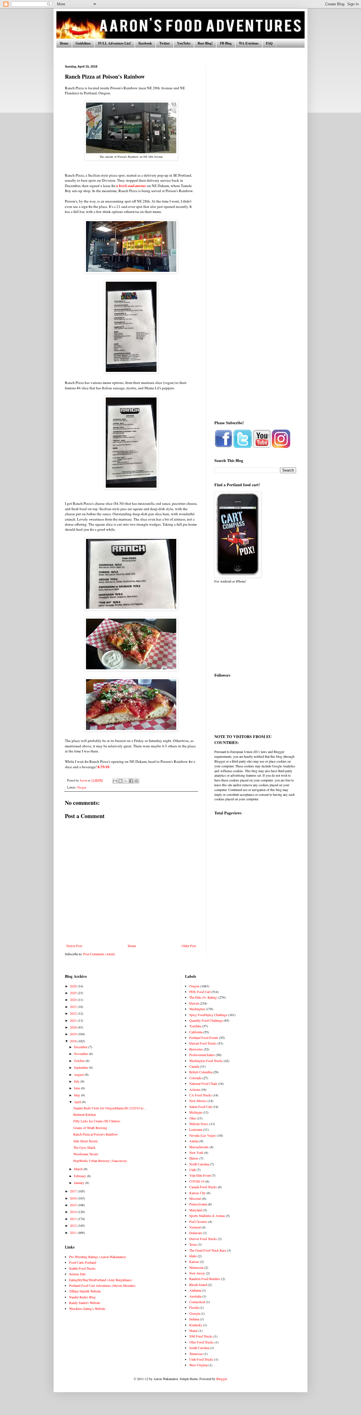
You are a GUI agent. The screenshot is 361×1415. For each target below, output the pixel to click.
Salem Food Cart (200, 1106)
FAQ (269, 43)
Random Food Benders (204, 1278)
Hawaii (194, 1003)
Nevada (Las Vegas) (202, 1135)
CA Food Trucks (200, 1095)
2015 (74, 1205)
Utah (192, 1169)
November (81, 1053)
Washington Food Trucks (206, 1060)
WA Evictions (249, 43)
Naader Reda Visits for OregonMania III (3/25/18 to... (109, 1108)
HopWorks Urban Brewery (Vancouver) (100, 1160)
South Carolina (199, 1347)
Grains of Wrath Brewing (90, 1127)
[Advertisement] (255, 149)
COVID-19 (196, 1181)
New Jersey (197, 1273)
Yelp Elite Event (200, 1175)
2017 (74, 1191)
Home (64, 43)
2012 (74, 1225)
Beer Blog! (205, 43)
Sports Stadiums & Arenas (207, 1215)
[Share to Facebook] (131, 781)
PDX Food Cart (199, 991)
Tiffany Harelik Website (85, 1291)
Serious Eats (77, 1274)
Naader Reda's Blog (82, 1297)
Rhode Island (198, 1284)
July (77, 1081)
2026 (74, 986)
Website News (198, 1123)
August (79, 1074)
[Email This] (115, 781)
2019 (74, 1034)
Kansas (194, 1261)
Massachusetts (199, 1147)
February (80, 1176)
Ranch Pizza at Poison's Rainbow (95, 1134)
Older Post (189, 945)
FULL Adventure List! (114, 43)
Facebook (145, 43)
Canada (194, 1066)
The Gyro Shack (84, 1147)
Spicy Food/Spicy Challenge (208, 1014)
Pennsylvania (198, 1204)
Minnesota (196, 1267)
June (77, 1088)
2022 (74, 1013)
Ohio (192, 1118)
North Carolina (199, 1164)
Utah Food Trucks (201, 1359)
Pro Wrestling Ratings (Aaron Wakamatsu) (97, 1256)
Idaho (193, 1256)
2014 (74, 1211)
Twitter (164, 43)
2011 (74, 1232)
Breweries (196, 1049)
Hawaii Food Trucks (203, 1043)
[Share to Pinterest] (136, 781)
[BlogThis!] (120, 781)
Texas (193, 1244)
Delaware (195, 1232)
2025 (74, 992)
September (81, 1067)
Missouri (195, 1198)
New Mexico (198, 1100)
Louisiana (195, 1129)
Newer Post (74, 945)
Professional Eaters (202, 1054)
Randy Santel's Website (84, 1302)
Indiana (194, 1319)
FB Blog (226, 43)
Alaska (194, 1141)
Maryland (195, 1210)
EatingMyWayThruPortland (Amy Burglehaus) (100, 1280)
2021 (74, 1020)
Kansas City (197, 1192)
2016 (74, 1198)
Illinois (194, 1158)
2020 (74, 1027)
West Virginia (198, 1365)
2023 (74, 1006)
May (77, 1095)
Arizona (194, 1089)
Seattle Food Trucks (82, 1268)
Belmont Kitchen (84, 1114)
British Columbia (200, 1072)
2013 (74, 1218)
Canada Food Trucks (203, 1187)
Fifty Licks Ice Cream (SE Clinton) (96, 1121)
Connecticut (197, 1302)
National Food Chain (203, 1083)
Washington (197, 1009)
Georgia (194, 1313)
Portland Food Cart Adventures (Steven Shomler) (102, 1285)
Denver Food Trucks (203, 1238)
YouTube (183, 43)
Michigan (195, 1112)
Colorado (195, 1078)
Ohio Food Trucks (201, 1342)
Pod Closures (198, 1221)
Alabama (195, 1290)
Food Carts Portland (82, 1262)
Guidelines (83, 43)
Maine (193, 1330)
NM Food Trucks (201, 1336)
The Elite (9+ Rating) (203, 997)
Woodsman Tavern (85, 1154)
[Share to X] (126, 781)
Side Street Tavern (85, 1141)
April (78, 1101)
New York (196, 1152)
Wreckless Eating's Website (87, 1308)
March (78, 1169)
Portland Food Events (203, 1037)
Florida (194, 1307)
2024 (74, 999)
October (79, 1060)
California (195, 1032)
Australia (195, 1296)
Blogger (221, 1378)
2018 (74, 1041)
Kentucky (195, 1325)
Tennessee (196, 1353)
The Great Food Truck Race (207, 1250)
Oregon (81, 787)
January (79, 1182)
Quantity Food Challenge (206, 1020)
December (81, 1047)
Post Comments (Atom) (99, 954)
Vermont (195, 1227)
